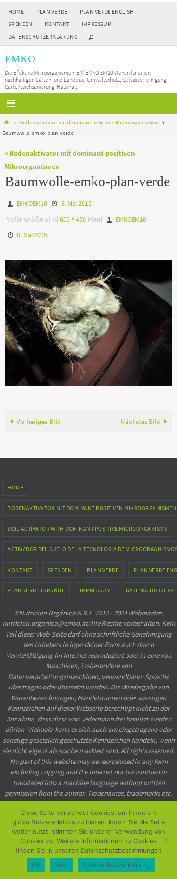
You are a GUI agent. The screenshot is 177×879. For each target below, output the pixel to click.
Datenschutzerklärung (42, 36)
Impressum (97, 23)
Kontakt (57, 23)
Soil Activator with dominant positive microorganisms (87, 522)
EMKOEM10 (32, 203)
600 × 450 (73, 216)
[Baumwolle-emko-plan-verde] (88, 316)
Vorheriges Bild (39, 414)
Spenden (20, 23)
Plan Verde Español (36, 583)
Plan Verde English (107, 11)
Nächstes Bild (140, 414)
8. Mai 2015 (76, 203)
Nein (61, 865)
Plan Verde (51, 11)
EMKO (20, 59)
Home (16, 11)
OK (36, 865)
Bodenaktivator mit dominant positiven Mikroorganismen (88, 122)
